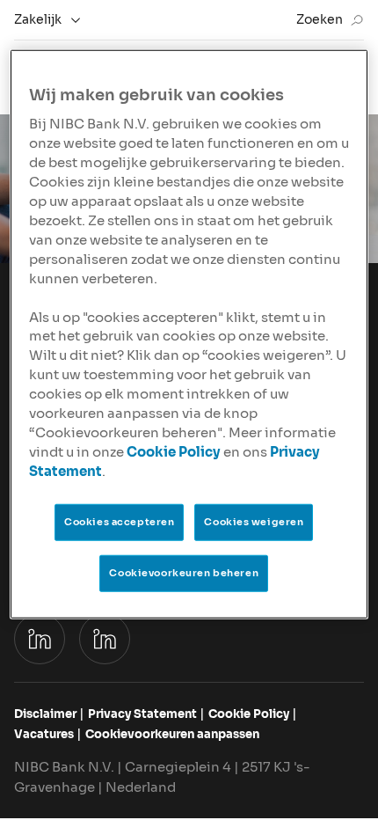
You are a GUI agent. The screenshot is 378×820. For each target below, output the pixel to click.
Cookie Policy (174, 452)
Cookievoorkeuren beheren (183, 573)
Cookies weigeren (253, 522)
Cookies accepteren (119, 522)
